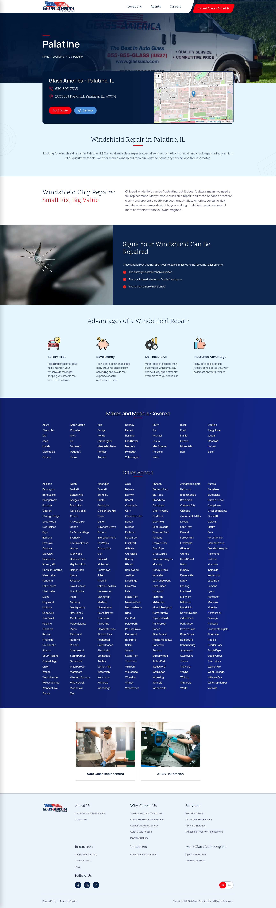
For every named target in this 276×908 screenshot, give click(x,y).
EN (223, 885)
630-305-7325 (66, 89)
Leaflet (201, 121)
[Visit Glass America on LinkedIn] (87, 885)
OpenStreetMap (214, 121)
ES (229, 885)
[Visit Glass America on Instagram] (96, 885)
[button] (193, 94)
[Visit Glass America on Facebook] (78, 885)
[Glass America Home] (58, 6)
